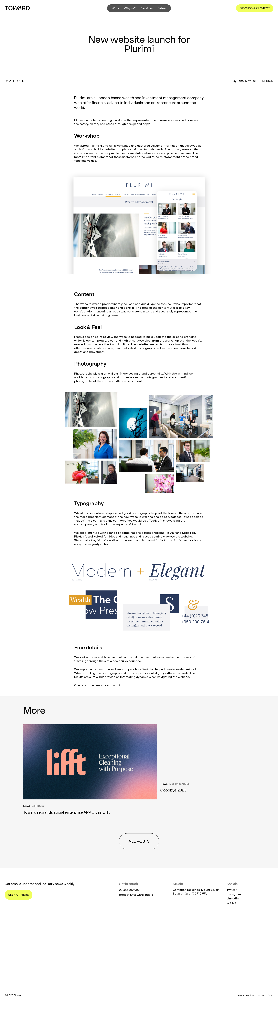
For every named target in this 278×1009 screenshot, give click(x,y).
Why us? (130, 8)
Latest (162, 8)
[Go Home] (17, 8)
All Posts (17, 81)
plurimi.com (118, 685)
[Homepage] (139, 945)
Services (147, 8)
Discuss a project (255, 8)
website (120, 120)
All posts (139, 841)
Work (115, 8)
